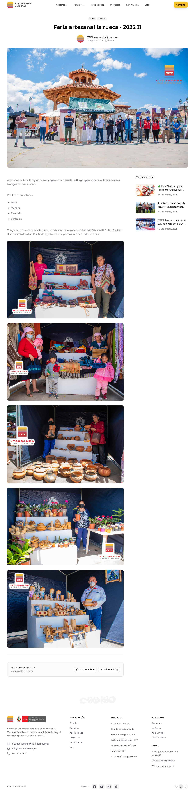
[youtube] (102, 786)
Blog (147, 4)
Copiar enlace (87, 669)
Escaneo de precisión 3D (123, 745)
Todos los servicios (120, 723)
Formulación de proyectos (124, 756)
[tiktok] (116, 786)
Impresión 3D (118, 750)
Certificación (132, 4)
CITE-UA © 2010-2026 (16, 786)
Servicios (78, 4)
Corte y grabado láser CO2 (124, 739)
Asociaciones (97, 4)
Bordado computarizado (123, 734)
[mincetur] (31, 719)
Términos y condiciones (164, 766)
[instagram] (109, 786)
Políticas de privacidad (163, 760)
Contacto (180, 4)
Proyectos (115, 4)
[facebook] (94, 786)
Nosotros (60, 4)
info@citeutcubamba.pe (24, 748)
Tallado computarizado (122, 729)
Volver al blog (111, 669)
